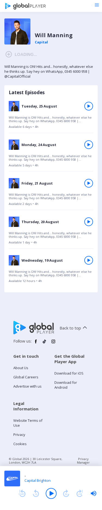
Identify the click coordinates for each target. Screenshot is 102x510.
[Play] (51, 493)
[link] (51, 116)
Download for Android (65, 385)
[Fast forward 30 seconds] (66, 493)
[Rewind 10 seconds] (35, 493)
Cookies (20, 443)
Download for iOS (69, 373)
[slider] (93, 493)
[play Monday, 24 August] (88, 144)
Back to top (70, 328)
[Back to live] (79, 493)
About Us (20, 367)
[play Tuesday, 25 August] (88, 106)
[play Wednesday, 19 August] (88, 260)
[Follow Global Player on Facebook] (36, 343)
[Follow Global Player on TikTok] (44, 343)
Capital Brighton (37, 480)
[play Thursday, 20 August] (88, 221)
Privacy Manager (83, 460)
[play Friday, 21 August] (88, 183)
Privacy (19, 434)
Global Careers (25, 377)
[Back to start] (22, 493)
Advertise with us (27, 386)
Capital (41, 42)
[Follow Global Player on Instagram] (53, 343)
